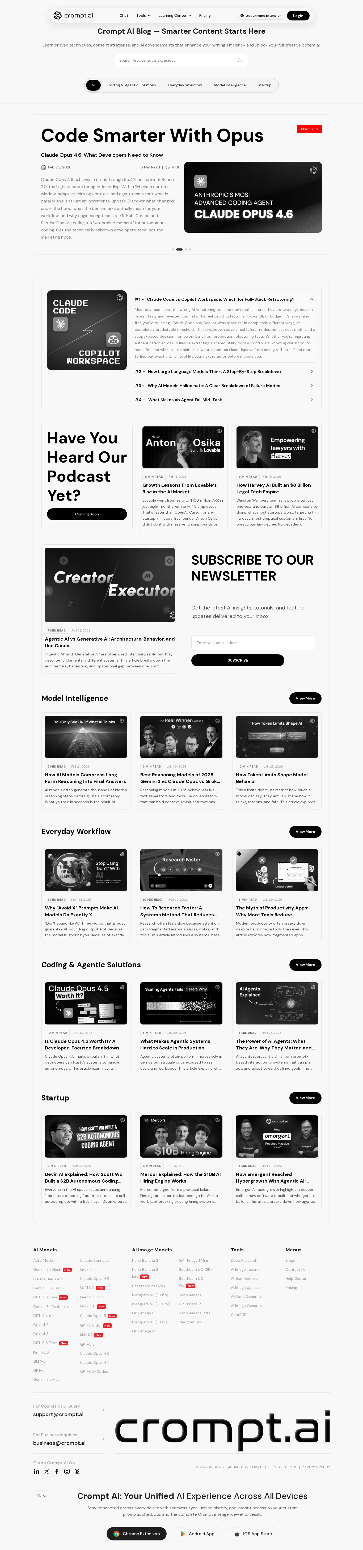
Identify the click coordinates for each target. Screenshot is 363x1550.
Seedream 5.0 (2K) (195, 1269)
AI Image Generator (248, 1305)
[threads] (77, 1471)
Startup (265, 85)
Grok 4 (86, 1269)
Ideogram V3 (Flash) (149, 1322)
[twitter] (46, 1471)
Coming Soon (87, 514)
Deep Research (244, 1260)
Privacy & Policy (316, 1467)
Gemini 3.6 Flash (47, 1288)
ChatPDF (238, 1314)
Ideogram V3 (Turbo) (150, 1295)
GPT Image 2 (190, 1304)
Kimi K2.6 (41, 1352)
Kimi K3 (91, 1334)
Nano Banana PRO (194, 1313)
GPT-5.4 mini (44, 1315)
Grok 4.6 (92, 1306)
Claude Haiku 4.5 (48, 1279)
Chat (124, 15)
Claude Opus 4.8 (94, 1278)
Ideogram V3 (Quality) (151, 1304)
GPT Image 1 (142, 1313)
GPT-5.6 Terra (50, 1342)
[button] (183, 477)
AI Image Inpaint (245, 1269)
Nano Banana (190, 1295)
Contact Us (296, 1269)
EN (39, 1495)
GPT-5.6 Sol (95, 1325)
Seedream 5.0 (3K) (148, 1286)
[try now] (222, 1431)
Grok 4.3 (40, 1333)
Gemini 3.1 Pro (92, 1297)
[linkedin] (36, 1471)
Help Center (296, 1278)
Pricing (205, 15)
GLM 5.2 (91, 1287)
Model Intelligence (230, 85)
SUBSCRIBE (238, 660)
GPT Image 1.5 (144, 1331)
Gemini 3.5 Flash (47, 1379)
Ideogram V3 (190, 1322)
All (93, 85)
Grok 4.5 (41, 1324)
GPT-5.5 (87, 1344)
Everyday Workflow (185, 85)
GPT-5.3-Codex (94, 1371)
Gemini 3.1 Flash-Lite (51, 1306)
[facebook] (56, 1471)
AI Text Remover (245, 1278)
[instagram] (67, 1471)
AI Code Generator (247, 1296)
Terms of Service (282, 1467)
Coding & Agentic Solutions (131, 85)
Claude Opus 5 (97, 1315)
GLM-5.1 (40, 1361)
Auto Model (43, 1260)
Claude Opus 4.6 (94, 1353)
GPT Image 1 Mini (193, 1260)
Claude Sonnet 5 (94, 1260)
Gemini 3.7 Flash (51, 1269)
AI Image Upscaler (246, 1287)
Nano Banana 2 (145, 1260)
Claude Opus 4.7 (94, 1362)
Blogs (290, 1260)
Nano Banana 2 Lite (145, 1273)
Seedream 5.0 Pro (191, 1282)
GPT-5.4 (40, 1370)
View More (305, 698)
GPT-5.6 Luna (49, 1297)
